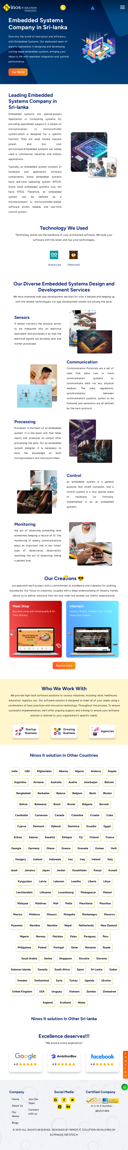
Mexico (17, 914)
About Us (17, 1105)
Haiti (114, 848)
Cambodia (21, 815)
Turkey (73, 980)
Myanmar (17, 925)
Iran (70, 859)
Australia (56, 782)
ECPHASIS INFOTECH (64, 1134)
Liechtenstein (24, 892)
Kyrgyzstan (25, 881)
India (15, 771)
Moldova (34, 914)
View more (32, 651)
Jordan (61, 870)
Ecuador (91, 826)
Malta (68, 903)
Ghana (50, 848)
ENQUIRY (126, 1065)
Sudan (113, 969)
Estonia (33, 837)
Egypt (107, 826)
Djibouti (56, 826)
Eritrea (18, 837)
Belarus (60, 793)
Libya (106, 881)
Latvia (42, 881)
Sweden (22, 980)
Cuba (109, 815)
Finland (94, 837)
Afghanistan (44, 771)
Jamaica (29, 870)
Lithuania (45, 892)
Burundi (104, 804)
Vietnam (74, 991)
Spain (80, 969)
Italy (110, 859)
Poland (42, 947)
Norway (41, 936)
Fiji (81, 837)
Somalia (43, 969)
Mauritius (105, 903)
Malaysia (22, 903)
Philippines (24, 947)
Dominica (73, 826)
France (110, 837)
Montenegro (89, 914)
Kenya (98, 870)
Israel (14, 870)
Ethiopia (67, 837)
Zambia (91, 991)
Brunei (71, 804)
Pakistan (57, 936)
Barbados (43, 793)
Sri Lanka (96, 969)
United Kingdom (22, 991)
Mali (55, 903)
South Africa (62, 969)
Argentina (20, 782)
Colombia (77, 815)
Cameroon (41, 815)
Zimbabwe (109, 991)
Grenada (83, 848)
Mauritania (85, 903)
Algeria (79, 771)
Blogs (15, 1122)
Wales (81, 1002)
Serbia (48, 958)
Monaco (52, 914)
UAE (27, 771)
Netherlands (86, 925)
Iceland (37, 859)
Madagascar (88, 892)
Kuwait (112, 870)
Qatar (74, 947)
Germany (34, 848)
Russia (106, 947)
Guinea (99, 848)
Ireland (96, 859)
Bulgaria (87, 804)
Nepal (68, 925)
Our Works (18, 72)
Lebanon (59, 881)
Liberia (92, 881)
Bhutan (107, 793)
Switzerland (41, 980)
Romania (90, 947)
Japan (46, 870)
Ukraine (106, 980)
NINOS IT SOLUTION (83, 1129)
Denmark (38, 826)
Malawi (107, 892)
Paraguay (90, 936)
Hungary (20, 859)
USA (41, 991)
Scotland (65, 1002)
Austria (72, 782)
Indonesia (55, 859)
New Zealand (109, 925)
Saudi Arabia (29, 958)
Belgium (77, 793)
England (48, 1002)
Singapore (65, 958)
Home (15, 1099)
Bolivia (23, 804)
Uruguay (57, 991)
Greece (66, 848)
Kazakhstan (79, 870)
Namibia (35, 925)
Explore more (64, 665)
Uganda (89, 980)
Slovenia (101, 958)
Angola (112, 771)
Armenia (38, 782)
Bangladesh (23, 793)
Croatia (94, 815)
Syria (59, 980)
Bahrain (109, 782)
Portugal (59, 947)
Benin (92, 793)
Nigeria (24, 936)
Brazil (57, 804)
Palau (73, 936)
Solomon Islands (21, 969)
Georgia (16, 848)
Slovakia (84, 958)
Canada (59, 815)
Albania (63, 771)
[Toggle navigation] (121, 7)
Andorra (96, 771)
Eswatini (50, 837)
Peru (105, 936)
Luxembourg (66, 892)
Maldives (40, 903)
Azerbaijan (91, 782)
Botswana (40, 804)
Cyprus (21, 826)
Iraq (82, 859)
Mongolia (69, 914)
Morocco (109, 914)
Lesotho (76, 881)
